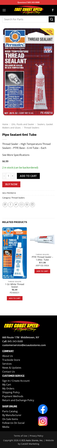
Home (5, 124)
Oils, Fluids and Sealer (22, 124)
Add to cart (28, 176)
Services (7, 363)
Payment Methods (12, 396)
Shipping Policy (11, 392)
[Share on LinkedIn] (32, 204)
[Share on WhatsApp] (5, 204)
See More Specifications (15, 155)
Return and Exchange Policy (18, 400)
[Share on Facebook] (10, 204)
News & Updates (11, 367)
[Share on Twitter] (16, 204)
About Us (7, 356)
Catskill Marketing (30, 443)
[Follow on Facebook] (53, 10)
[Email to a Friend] (21, 204)
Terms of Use (20, 435)
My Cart (6, 384)
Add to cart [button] (14, 298)
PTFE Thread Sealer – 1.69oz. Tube (42, 258)
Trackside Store (11, 360)
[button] (4, 10)
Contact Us (8, 371)
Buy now (11, 184)
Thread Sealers (31, 127)
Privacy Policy (36, 435)
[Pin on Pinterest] (26, 204)
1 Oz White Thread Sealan (14, 285)
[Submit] (52, 19)
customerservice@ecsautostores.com (24, 345)
